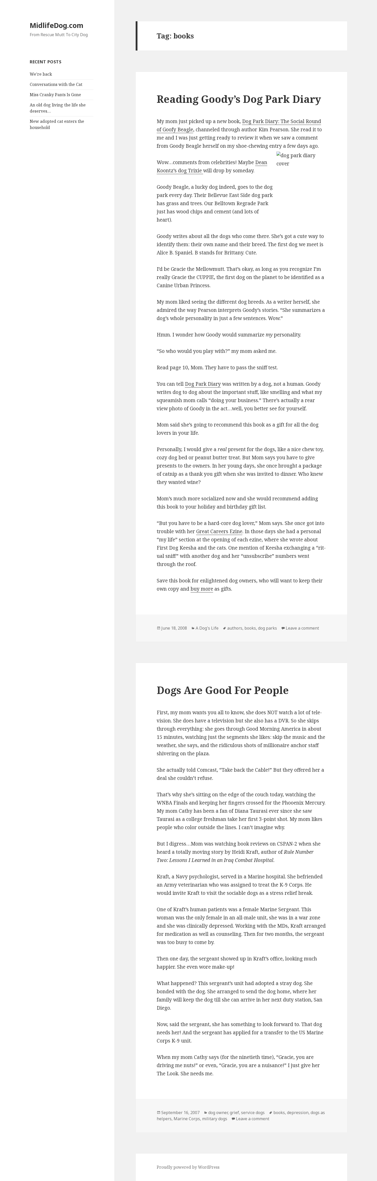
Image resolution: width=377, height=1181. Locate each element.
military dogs (214, 1119)
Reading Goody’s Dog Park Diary (239, 99)
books (250, 628)
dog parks (267, 628)
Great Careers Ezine (219, 531)
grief (234, 1112)
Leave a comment (302, 628)
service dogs (253, 1112)
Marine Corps (187, 1119)
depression (298, 1112)
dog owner (218, 1112)
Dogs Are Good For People (223, 690)
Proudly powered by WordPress (188, 1167)
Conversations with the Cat (56, 84)
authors (234, 628)
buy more (202, 588)
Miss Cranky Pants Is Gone (55, 94)
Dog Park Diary (203, 384)
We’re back (41, 74)
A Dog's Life (207, 628)
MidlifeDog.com (56, 25)
